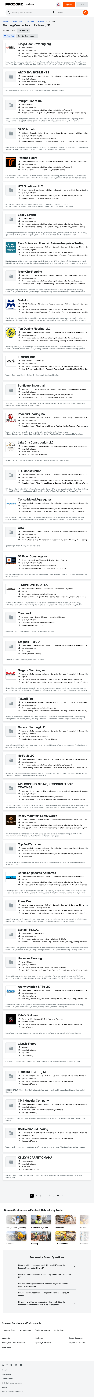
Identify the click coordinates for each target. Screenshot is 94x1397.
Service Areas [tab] (59, 1330)
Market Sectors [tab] (25, 1330)
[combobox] (69, 12)
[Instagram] (16, 1365)
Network (31, 4)
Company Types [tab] (9, 1330)
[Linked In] (3, 1365)
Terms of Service (7, 1378)
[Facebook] (7, 1365)
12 (58, 1196)
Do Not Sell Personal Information (12, 1383)
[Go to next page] (62, 1196)
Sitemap (4, 1387)
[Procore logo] (14, 4)
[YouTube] (21, 1365)
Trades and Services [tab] (42, 1330)
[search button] (85, 12)
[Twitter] (11, 1365)
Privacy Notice (6, 1374)
